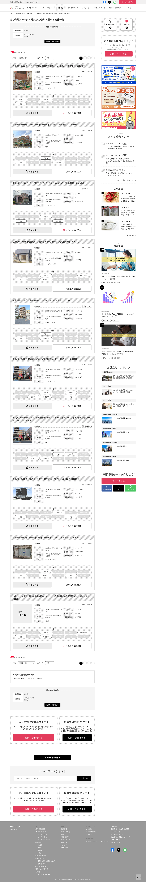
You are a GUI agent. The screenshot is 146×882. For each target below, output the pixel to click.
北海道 (40, 850)
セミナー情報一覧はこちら (125, 180)
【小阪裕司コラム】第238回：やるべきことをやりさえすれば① (118, 315)
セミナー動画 (42, 837)
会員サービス (90, 826)
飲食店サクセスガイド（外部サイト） (97, 841)
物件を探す (39, 842)
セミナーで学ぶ (40, 832)
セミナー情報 (42, 834)
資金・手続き (65, 832)
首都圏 (40, 845)
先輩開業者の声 (41, 856)
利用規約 (114, 826)
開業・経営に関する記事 (46, 861)
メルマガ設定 (91, 832)
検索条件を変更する (52, 41)
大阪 (39, 848)
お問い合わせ (115, 840)
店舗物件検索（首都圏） (24, 13)
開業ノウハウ (106, 282)
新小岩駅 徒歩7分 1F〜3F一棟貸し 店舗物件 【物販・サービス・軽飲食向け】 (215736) (49, 66)
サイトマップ (115, 842)
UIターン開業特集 (44, 874)
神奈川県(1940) (19, 678)
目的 (62, 826)
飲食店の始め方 (41, 866)
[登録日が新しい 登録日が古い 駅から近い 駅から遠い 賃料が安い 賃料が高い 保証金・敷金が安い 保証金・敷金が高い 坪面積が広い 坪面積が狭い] (26, 58)
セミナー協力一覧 (44, 840)
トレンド (116, 320)
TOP (12, 13)
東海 (39, 853)
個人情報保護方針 (117, 834)
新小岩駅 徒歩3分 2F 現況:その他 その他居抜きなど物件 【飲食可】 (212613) (45, 359)
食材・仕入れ (65, 840)
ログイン (89, 834)
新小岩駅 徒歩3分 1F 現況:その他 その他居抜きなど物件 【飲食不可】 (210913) (46, 537)
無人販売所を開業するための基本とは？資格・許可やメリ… (128, 212)
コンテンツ (39, 826)
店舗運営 (64, 829)
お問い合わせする (34, 738)
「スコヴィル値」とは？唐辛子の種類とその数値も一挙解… (128, 198)
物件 (62, 834)
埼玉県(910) (40, 678)
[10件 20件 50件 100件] (49, 58)
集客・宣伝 (117, 358)
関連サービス (90, 838)
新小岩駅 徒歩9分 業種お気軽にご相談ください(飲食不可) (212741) (42, 300)
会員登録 (89, 829)
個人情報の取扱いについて (120, 837)
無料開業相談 (40, 829)
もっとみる (130, 235)
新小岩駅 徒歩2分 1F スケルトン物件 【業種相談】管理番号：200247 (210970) (46, 479)
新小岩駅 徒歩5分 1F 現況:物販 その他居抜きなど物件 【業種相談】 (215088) (45, 124)
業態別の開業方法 (41, 869)
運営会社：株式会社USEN (120, 829)
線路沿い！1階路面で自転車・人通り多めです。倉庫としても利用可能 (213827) (46, 242)
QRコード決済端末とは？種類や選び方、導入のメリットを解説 (119, 277)
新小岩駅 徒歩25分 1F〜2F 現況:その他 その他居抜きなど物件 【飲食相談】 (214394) (48, 183)
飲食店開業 (65, 848)
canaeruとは (115, 832)
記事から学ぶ (39, 858)
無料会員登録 (118, 481)
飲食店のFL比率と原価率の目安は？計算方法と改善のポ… (128, 226)
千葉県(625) (30, 678)
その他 (37, 872)
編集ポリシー (42, 864)
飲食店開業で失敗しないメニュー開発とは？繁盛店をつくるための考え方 (118, 353)
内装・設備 (117, 282)
